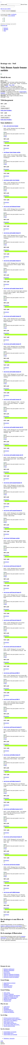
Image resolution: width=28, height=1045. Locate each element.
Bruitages (6, 28)
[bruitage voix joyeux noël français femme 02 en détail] (5, 630)
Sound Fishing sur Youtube (10, 1031)
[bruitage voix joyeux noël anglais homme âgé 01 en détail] (5, 439)
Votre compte (7, 992)
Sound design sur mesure (9, 983)
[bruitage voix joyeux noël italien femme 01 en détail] (5, 765)
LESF (6, 86)
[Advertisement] (14, 47)
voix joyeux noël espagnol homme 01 (13, 482)
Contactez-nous (7, 1000)
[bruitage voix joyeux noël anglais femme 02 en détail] (5, 272)
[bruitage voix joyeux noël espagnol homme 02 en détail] (5, 522)
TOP (2, 1041)
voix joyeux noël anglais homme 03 (12, 371)
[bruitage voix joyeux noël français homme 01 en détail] (5, 739)
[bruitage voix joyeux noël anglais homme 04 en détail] (5, 411)
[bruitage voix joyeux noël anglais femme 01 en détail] (5, 244)
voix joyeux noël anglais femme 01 (12, 233)
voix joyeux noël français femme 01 (12, 566)
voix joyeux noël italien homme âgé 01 (13, 809)
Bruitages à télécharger (9, 969)
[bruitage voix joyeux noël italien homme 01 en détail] (5, 793)
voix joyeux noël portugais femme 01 (13, 836)
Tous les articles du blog (9, 1026)
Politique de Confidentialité (10, 998)
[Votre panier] (4, 21)
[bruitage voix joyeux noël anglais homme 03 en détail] (5, 383)
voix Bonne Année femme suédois (12, 152)
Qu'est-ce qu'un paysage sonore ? (11, 1018)
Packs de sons (7, 973)
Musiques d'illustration (9, 970)
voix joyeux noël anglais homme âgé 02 (13, 455)
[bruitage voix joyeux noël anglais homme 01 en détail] (5, 328)
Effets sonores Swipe (9, 1022)
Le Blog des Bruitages (9, 1012)
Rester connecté (6, 10)
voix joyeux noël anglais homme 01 (12, 316)
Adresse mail (4, 4)
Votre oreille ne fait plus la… (10, 1023)
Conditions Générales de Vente (11, 996)
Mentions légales (7, 999)
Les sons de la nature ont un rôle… (12, 1024)
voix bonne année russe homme (11, 180)
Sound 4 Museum (8, 987)
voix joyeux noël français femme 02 (12, 620)
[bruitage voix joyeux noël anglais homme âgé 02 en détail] (5, 466)
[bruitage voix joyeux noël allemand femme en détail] (5, 217)
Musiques (6, 29)
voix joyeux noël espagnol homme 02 (13, 510)
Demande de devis (8, 985)
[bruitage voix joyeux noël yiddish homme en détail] (5, 902)
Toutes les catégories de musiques (11, 975)
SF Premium (6, 971)
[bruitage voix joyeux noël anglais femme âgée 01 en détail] (5, 300)
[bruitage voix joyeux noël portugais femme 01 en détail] (5, 848)
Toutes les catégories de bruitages (11, 974)
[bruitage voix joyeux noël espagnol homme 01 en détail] (5, 494)
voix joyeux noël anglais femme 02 (12, 260)
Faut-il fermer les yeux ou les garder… (13, 1019)
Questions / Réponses (9, 994)
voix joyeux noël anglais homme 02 (12, 344)
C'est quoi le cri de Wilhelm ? (10, 1020)
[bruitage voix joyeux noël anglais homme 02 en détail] (5, 355)
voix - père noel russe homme (11, 126)
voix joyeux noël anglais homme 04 (12, 399)
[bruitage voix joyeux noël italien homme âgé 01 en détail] (5, 821)
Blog (5, 30)
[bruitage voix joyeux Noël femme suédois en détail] (5, 550)
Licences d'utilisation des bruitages (12, 995)
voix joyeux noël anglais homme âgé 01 (13, 427)
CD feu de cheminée (8, 1010)
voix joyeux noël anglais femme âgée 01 (13, 288)
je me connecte (11, 15)
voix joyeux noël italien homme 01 (12, 781)
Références (6, 984)
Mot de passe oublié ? (6, 8)
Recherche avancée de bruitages (11, 977)
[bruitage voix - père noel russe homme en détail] (5, 136)
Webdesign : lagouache (9, 1038)
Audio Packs (7, 1006)
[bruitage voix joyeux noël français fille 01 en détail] (5, 683)
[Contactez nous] (4, 18)
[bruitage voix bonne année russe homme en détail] (5, 190)
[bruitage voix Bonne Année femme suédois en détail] (5, 164)
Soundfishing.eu (7, 1009)
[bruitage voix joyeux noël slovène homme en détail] (5, 876)
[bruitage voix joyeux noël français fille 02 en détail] (5, 711)
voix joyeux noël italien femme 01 (12, 755)
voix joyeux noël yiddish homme (12, 892)
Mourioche (6, 1008)
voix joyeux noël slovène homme (12, 864)
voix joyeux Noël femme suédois (12, 538)
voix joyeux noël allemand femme (12, 206)
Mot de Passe (24, 4)
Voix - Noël (11, 85)
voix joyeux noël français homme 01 (13, 727)
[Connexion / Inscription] (4, 19)
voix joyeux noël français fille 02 (12, 699)
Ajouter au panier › (5, 108)
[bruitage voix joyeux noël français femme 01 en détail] (5, 576)
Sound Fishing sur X (8, 1033)
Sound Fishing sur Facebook (10, 1034)
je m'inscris (13, 14)
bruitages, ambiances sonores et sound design (11, 926)
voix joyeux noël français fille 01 (12, 673)
